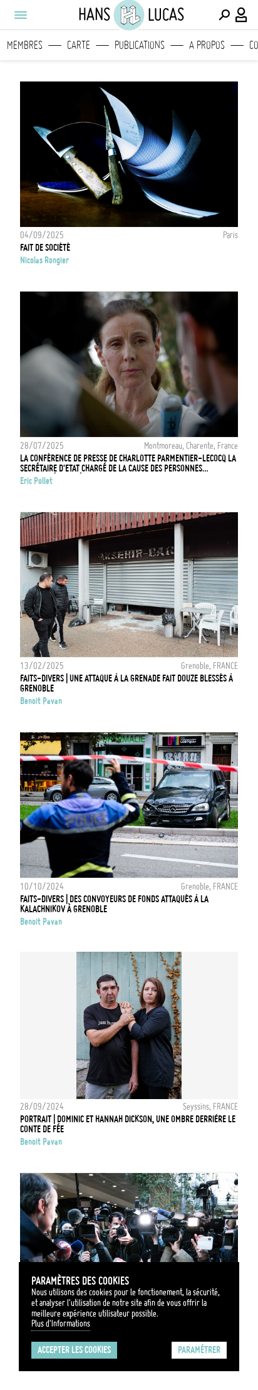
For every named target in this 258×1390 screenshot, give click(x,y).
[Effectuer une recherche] (224, 15)
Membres (25, 45)
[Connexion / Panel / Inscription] (241, 15)
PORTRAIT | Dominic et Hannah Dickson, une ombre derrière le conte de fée (127, 1124)
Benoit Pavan (41, 701)
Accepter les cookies (74, 1350)
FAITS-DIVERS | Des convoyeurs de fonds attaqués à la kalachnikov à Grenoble (114, 904)
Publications (140, 45)
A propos (207, 45)
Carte (78, 45)
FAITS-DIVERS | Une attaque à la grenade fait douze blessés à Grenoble (126, 683)
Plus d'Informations (60, 1323)
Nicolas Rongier (44, 260)
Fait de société (45, 248)
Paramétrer (199, 1350)
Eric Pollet (36, 481)
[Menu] (20, 15)
